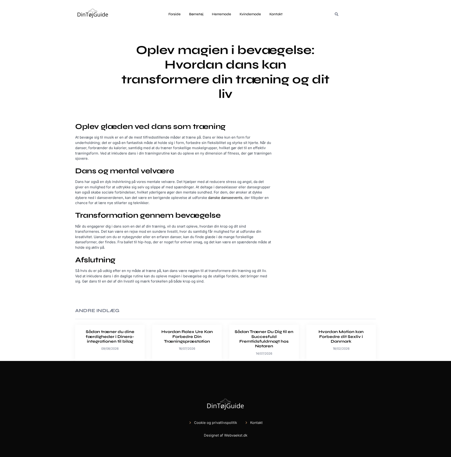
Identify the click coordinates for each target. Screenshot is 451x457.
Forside (174, 14)
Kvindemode (250, 14)
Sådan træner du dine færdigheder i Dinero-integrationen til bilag (110, 336)
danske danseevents (225, 197)
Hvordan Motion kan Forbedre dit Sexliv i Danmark (341, 336)
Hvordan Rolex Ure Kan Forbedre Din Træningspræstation (187, 336)
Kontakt (276, 14)
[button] (336, 14)
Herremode (221, 14)
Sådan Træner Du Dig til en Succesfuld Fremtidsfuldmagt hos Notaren (264, 339)
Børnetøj (196, 14)
